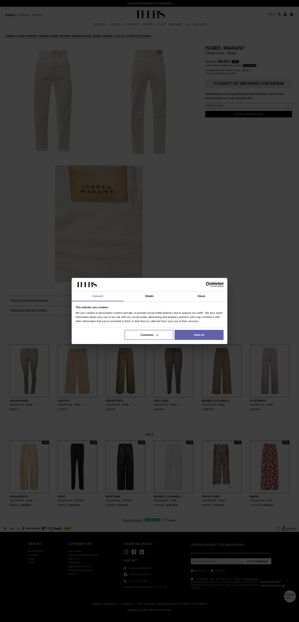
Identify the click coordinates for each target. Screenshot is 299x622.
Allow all (199, 334)
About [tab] (201, 296)
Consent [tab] (97, 296)
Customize (147, 334)
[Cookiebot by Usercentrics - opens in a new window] (208, 284)
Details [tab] (149, 296)
